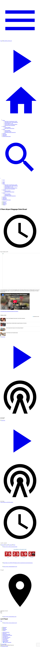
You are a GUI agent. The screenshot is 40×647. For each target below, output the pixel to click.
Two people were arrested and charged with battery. (9, 311)
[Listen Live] (20, 356)
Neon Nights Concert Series (9, 128)
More (1, 620)
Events (3, 129)
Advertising (4, 135)
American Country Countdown (10, 125)
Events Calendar (7, 130)
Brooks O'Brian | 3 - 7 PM (9, 123)
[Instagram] (4, 203)
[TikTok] (3, 204)
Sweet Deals (4, 134)
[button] (20, 319)
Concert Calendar (7, 127)
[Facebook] (4, 201)
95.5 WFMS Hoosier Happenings (10, 132)
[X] (4, 202)
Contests (4, 133)
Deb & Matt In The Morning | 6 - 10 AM (11, 121)
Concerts (4, 126)
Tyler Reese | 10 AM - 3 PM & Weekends (11, 122)
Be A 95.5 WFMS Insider (6, 136)
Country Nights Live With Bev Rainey (11, 124)
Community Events (8, 131)
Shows (3, 120)
